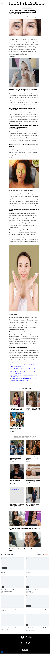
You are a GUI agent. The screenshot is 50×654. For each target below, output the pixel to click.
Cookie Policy (25, 649)
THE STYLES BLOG (25, 637)
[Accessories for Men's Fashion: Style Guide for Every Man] (17, 471)
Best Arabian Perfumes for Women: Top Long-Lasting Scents (32, 458)
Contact (23, 648)
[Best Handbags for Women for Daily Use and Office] (33, 471)
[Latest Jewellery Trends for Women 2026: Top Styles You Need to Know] (17, 495)
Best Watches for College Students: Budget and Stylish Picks (16, 458)
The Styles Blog (26, 3)
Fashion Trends (13, 406)
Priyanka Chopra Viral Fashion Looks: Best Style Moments (16, 430)
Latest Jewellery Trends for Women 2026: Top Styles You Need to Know (17, 506)
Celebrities (12, 426)
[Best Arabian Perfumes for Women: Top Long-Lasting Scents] (33, 447)
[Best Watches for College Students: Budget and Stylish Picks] (17, 447)
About (20, 648)
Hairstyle (28, 406)
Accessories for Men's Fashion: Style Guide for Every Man (16, 482)
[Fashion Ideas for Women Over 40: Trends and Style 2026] (33, 495)
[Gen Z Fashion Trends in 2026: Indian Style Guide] (17, 399)
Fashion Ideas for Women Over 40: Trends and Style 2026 (32, 506)
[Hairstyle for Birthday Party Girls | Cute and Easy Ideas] (33, 399)
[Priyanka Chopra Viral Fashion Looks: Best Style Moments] (17, 419)
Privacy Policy (29, 648)
